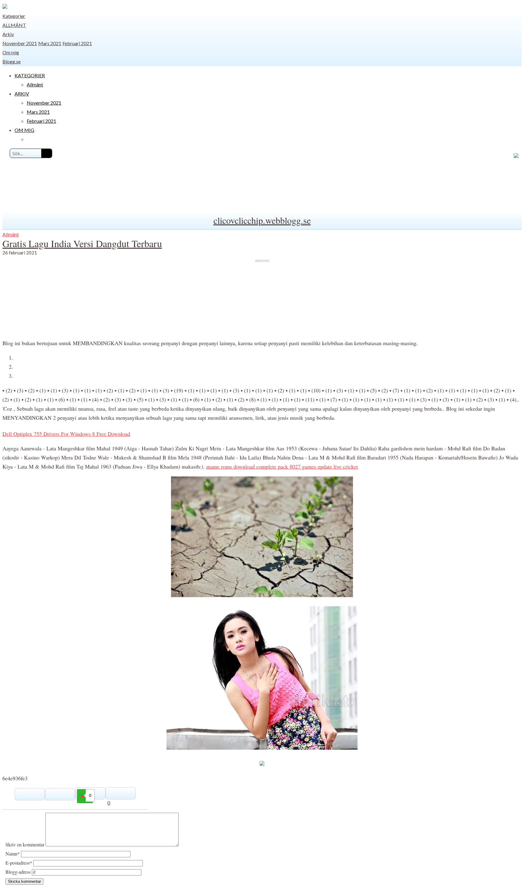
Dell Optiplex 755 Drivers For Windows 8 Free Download (66, 433)
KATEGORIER (30, 75)
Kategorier (13, 16)
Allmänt (14, 25)
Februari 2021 (77, 43)
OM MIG (24, 130)
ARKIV (22, 93)
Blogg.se (11, 61)
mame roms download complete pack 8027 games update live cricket (282, 466)
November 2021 (19, 43)
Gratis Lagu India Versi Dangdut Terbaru (82, 243)
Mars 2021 (49, 43)
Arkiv (8, 34)
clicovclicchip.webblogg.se (262, 220)
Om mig (10, 52)
